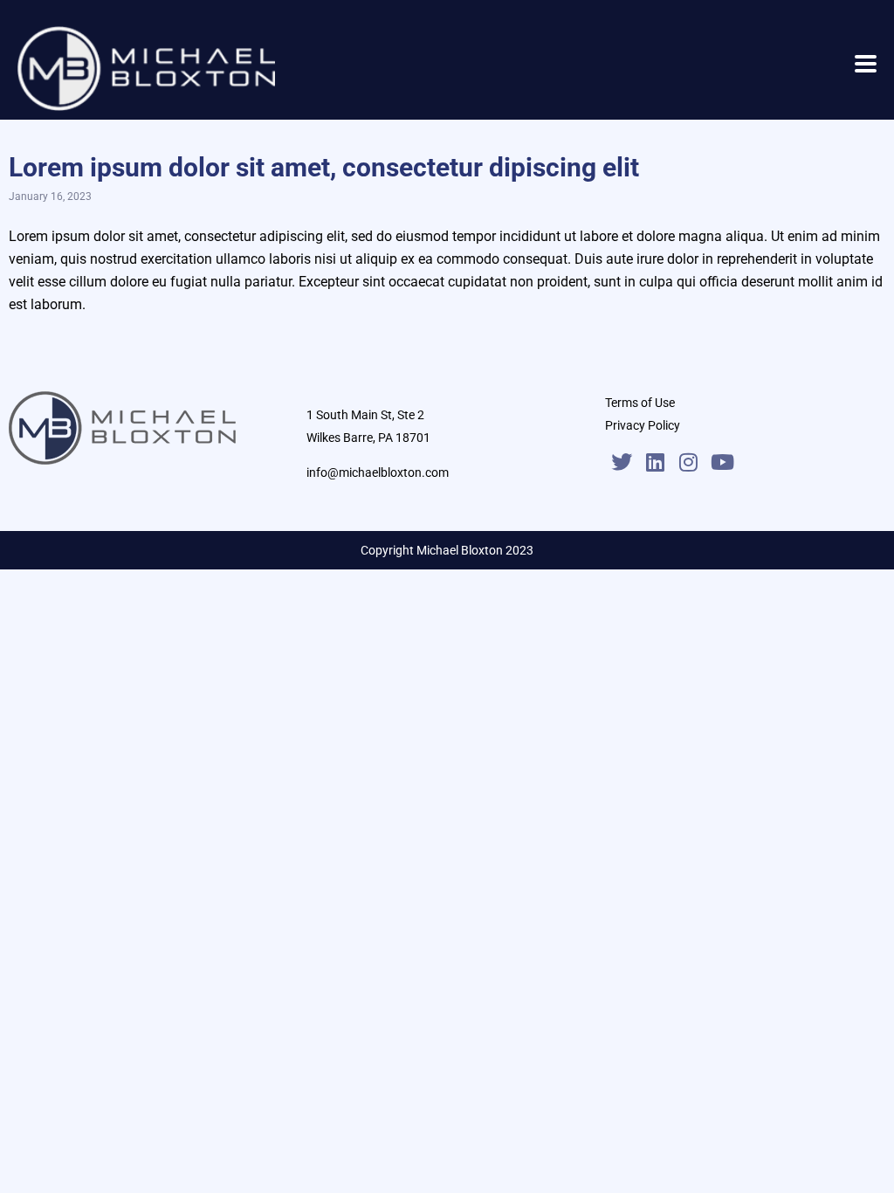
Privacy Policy (642, 425)
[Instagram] (688, 462)
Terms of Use (640, 403)
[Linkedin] (654, 462)
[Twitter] (621, 462)
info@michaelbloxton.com (377, 472)
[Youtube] (722, 462)
